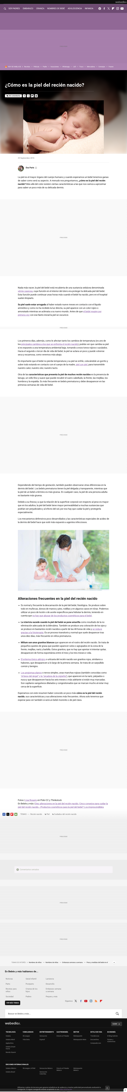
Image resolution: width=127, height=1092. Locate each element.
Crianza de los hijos (31, 990)
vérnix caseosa (25, 291)
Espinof (42, 1039)
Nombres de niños (35, 962)
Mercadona (91, 67)
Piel (48, 814)
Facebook (104, 8)
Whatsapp (66, 67)
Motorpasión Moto (79, 1039)
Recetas (27, 67)
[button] (31, 167)
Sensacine (43, 1036)
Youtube (122, 8)
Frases (111, 67)
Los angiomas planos (31, 672)
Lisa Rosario (31, 800)
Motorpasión (77, 1036)
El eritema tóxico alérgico (33, 659)
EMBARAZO (28, 8)
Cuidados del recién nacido (65, 814)
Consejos (101, 67)
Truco (81, 67)
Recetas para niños (11, 990)
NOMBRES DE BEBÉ (56, 8)
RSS (96, 1001)
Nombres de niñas (52, 962)
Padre (45, 67)
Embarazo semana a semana (72, 962)
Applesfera (9, 1043)
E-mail (36, 95)
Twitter (108, 8)
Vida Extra (26, 1039)
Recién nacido (36, 814)
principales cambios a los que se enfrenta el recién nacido (49, 344)
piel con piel (81, 364)
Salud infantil (31, 979)
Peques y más (51, 996)
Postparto (30, 984)
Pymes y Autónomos (111, 1040)
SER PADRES (14, 8)
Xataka (8, 1036)
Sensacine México (46, 1068)
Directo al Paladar (63, 1036)
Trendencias (94, 1036)
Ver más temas (12, 1003)
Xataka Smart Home (10, 1048)
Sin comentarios (14, 96)
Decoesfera (94, 1039)
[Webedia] (121, 1)
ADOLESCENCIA (75, 8)
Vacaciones (54, 67)
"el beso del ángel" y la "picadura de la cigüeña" (43, 676)
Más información (66, 1089)
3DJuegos (26, 1036)
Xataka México (11, 1068)
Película (36, 67)
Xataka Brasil (10, 1072)
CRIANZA (40, 8)
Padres (28, 996)
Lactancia (50, 979)
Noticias (9, 979)
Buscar (117, 1013)
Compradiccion (95, 1043)
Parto (8, 984)
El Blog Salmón (112, 1036)
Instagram (117, 8)
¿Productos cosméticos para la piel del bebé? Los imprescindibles (71, 807)
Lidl (74, 67)
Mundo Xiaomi (11, 1052)
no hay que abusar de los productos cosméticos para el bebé (62, 615)
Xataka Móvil (10, 1039)
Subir (114, 1024)
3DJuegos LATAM (29, 1068)
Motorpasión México (77, 1069)
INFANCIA (89, 8)
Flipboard (113, 8)
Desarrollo (50, 984)
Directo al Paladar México (63, 1069)
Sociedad (9, 996)
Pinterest (99, 8)
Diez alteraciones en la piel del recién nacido (56, 803)
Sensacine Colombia (43, 1073)
